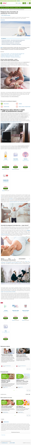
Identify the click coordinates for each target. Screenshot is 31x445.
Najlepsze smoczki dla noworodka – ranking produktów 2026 (5, 381)
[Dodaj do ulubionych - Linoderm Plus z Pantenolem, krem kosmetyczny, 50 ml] (9, 172)
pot (1, 196)
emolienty (28, 230)
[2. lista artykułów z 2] (16, 415)
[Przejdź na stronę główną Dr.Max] (4, 3)
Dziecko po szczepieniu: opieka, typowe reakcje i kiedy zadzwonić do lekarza (21, 355)
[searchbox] (15, 5)
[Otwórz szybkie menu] (1, 3)
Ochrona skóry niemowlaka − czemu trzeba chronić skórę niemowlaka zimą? (13, 40)
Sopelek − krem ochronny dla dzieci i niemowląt (8, 291)
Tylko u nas (2, 7)
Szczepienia (16, 7)
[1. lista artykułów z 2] (15, 415)
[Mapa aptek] (16, 3)
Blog (20, 7)
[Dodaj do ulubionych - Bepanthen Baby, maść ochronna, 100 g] (19, 303)
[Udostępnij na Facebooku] (29, 394)
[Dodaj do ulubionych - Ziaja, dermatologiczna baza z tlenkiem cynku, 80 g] (9, 323)
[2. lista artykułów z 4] (15, 368)
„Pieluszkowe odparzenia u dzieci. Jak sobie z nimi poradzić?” (18, 201)
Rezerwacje (12, 7)
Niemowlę (10, 198)
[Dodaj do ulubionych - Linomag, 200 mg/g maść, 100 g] (9, 303)
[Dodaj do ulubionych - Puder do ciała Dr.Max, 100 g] (9, 151)
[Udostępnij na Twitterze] (28, 394)
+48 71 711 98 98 (12, 442)
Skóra (1, 47)
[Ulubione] (23, 3)
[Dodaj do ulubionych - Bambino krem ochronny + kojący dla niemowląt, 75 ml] (29, 151)
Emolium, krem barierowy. (5, 234)
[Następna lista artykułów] (29, 369)
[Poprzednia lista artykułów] (27, 369)
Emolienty (20, 103)
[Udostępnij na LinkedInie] (26, 394)
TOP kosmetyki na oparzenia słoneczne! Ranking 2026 (7, 407)
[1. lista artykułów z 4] (14, 369)
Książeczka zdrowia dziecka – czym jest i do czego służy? (7, 355)
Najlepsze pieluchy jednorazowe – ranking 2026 (22, 381)
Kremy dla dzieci (6, 103)
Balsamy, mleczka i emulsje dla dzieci (24, 106)
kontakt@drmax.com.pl (5, 442)
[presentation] (5, 154)
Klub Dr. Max (7, 7)
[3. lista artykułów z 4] (16, 368)
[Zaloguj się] (25, 3)
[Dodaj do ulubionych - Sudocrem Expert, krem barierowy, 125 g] (29, 303)
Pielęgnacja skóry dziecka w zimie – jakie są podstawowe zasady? (12, 41)
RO (29, 442)
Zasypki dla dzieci (6, 106)
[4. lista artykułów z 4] (17, 368)
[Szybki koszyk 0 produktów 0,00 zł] (30, 3)
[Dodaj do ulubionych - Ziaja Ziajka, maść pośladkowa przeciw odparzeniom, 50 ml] (19, 151)
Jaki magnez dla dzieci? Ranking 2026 (20, 407)
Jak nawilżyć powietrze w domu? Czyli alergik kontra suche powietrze (11, 121)
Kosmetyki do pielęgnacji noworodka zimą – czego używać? (11, 42)
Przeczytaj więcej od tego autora (15, 432)
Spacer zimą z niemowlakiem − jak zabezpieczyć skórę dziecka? (11, 44)
